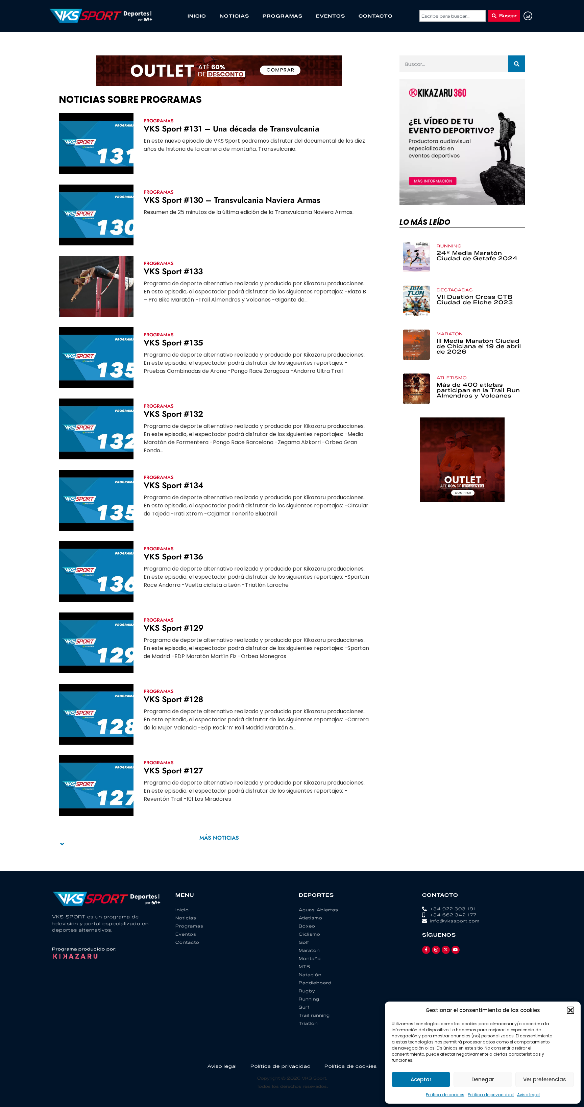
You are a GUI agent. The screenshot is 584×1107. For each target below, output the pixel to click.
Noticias (234, 16)
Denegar (482, 1079)
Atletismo (452, 377)
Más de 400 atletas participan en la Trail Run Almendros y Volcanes (478, 390)
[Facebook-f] (426, 950)
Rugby (307, 990)
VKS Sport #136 (173, 556)
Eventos (330, 16)
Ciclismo (309, 934)
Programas (282, 16)
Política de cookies (445, 1095)
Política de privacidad (491, 1095)
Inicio (197, 16)
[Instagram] (436, 950)
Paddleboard (315, 982)
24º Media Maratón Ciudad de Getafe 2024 (477, 256)
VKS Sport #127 (173, 770)
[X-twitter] (446, 950)
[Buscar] (516, 63)
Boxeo (307, 926)
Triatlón (308, 1023)
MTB (304, 966)
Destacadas (455, 289)
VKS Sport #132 (173, 414)
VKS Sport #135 (173, 342)
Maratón (450, 333)
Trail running (314, 1015)
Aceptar (421, 1079)
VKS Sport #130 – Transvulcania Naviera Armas (232, 200)
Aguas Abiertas (318, 909)
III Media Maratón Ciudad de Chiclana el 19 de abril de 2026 (479, 346)
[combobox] (452, 16)
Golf (304, 942)
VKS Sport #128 (173, 699)
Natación (310, 974)
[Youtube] (456, 950)
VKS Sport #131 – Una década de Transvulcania (231, 129)
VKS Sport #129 (173, 628)
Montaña (310, 958)
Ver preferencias (544, 1079)
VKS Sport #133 (173, 271)
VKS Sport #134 (173, 485)
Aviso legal (528, 1095)
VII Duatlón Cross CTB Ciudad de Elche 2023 (475, 300)
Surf (304, 1007)
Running (449, 245)
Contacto (376, 16)
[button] (570, 1010)
